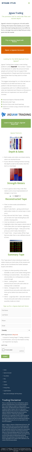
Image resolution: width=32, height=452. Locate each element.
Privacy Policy (7, 387)
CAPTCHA (4, 345)
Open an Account (7, 373)
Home (5, 370)
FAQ (5, 378)
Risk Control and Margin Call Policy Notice (13, 393)
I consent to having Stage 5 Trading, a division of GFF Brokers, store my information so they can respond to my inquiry (15, 340)
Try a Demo (6, 376)
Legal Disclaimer (7, 390)
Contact (5, 384)
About (5, 381)
